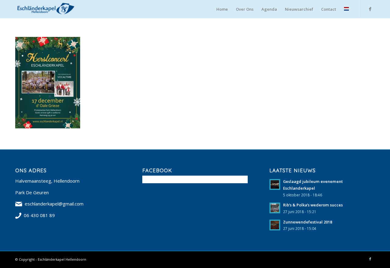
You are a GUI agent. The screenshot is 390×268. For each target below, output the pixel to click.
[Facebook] (370, 8)
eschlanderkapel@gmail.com (54, 204)
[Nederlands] (346, 9)
